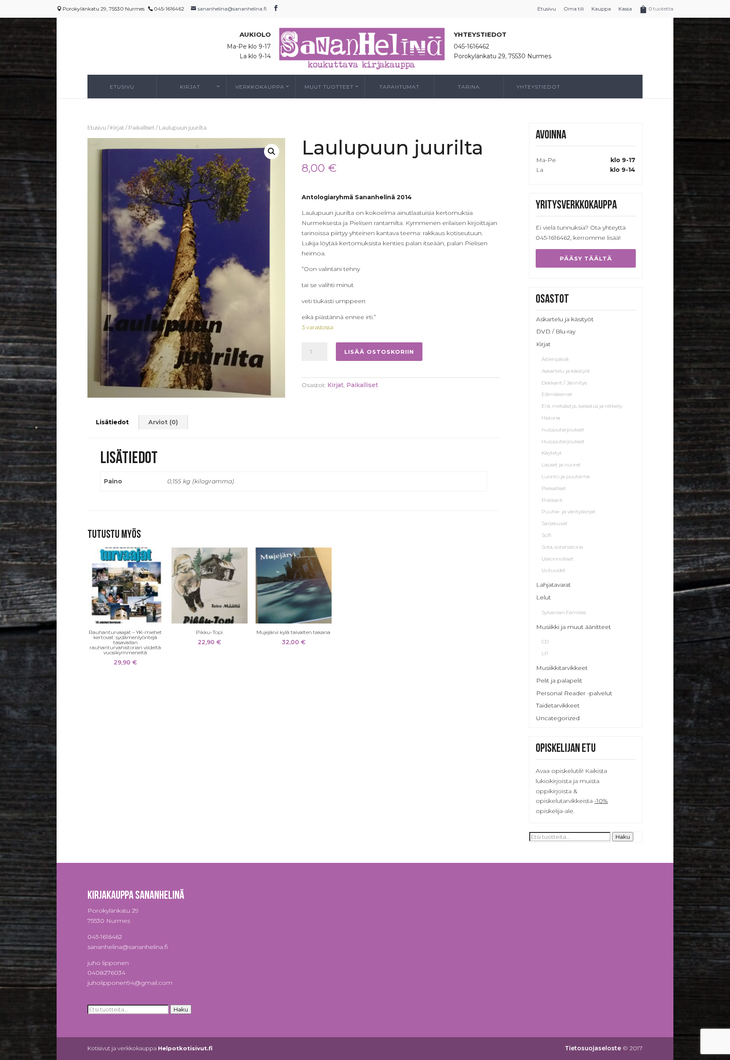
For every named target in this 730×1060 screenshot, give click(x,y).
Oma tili (574, 8)
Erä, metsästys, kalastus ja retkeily (582, 406)
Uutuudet (554, 570)
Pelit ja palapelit (559, 680)
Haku (623, 836)
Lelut (543, 597)
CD (545, 641)
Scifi (546, 535)
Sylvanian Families (564, 612)
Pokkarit (552, 500)
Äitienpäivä (555, 359)
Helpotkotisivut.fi (185, 1048)
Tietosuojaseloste (593, 1048)
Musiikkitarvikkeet (562, 668)
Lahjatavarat (553, 584)
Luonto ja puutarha (566, 476)
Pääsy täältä (586, 258)
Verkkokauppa (259, 87)
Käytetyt (552, 453)
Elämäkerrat (557, 394)
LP (545, 653)
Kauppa (601, 8)
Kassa (625, 8)
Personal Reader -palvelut (574, 693)
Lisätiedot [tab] (112, 422)
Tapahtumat (399, 87)
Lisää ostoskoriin (379, 351)
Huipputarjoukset (563, 441)
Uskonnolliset (558, 559)
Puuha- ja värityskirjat (569, 511)
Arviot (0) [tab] (163, 422)
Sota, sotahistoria (562, 547)
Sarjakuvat (555, 523)
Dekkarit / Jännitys (564, 383)
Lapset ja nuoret (561, 464)
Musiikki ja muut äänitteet (573, 627)
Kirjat (190, 87)
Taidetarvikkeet (558, 705)
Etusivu (546, 8)
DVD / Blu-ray (555, 331)
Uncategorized (558, 718)
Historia (551, 418)
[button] (271, 151)
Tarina (469, 87)
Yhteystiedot (538, 87)
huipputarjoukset (563, 429)
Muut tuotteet (329, 87)
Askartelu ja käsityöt (565, 319)
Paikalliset (141, 128)
